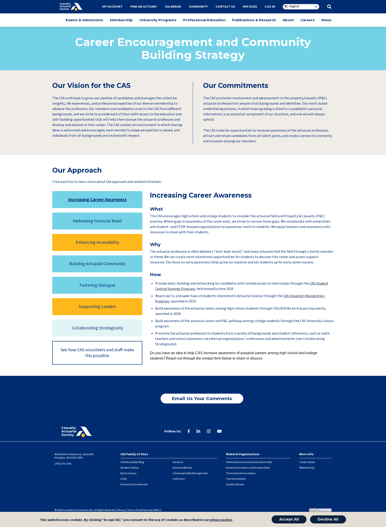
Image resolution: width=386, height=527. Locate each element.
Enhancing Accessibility (97, 242)
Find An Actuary (143, 6)
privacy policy (221, 520)
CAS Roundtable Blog (132, 462)
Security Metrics (152, 510)
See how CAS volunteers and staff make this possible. (97, 353)
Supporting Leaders (97, 307)
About (288, 20)
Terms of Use (134, 510)
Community (198, 6)
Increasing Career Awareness (97, 199)
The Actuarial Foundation (241, 473)
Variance (178, 462)
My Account (112, 6)
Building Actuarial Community (97, 264)
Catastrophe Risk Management (190, 473)
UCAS (123, 479)
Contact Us (225, 6)
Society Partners (235, 484)
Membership (121, 20)
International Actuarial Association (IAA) (249, 462)
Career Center (307, 462)
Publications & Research (254, 20)
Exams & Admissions (84, 20)
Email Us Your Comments (202, 398)
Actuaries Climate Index (134, 484)
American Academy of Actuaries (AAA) (248, 468)
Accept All (289, 519)
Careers (307, 20)
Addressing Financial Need (97, 221)
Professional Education (204, 20)
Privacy (121, 510)
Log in (270, 6)
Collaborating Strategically (97, 328)
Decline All (328, 519)
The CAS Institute (235, 479)
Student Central (129, 468)
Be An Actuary (128, 473)
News (326, 20)
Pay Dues (250, 6)
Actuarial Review (182, 468)
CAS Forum (179, 479)
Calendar (173, 6)
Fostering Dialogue (97, 285)
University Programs (157, 20)
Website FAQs (307, 468)
